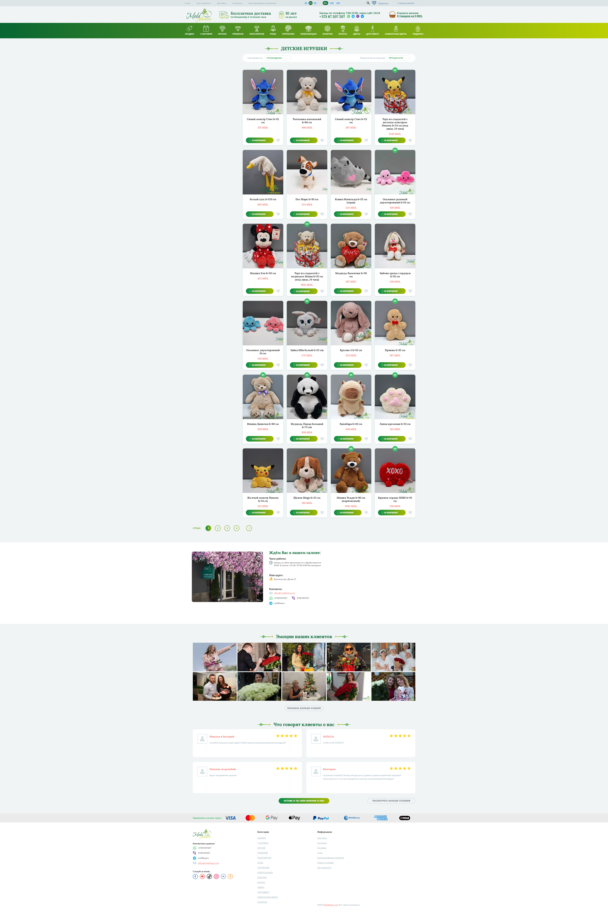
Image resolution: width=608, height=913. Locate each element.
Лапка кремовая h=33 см (395, 423)
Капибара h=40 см (351, 423)
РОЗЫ (260, 862)
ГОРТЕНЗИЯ (263, 867)
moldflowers (279, 603)
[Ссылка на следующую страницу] (249, 528)
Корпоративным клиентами (262, 3)
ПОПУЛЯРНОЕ (264, 857)
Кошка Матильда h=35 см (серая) (351, 201)
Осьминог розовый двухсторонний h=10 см (395, 201)
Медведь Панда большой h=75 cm (307, 425)
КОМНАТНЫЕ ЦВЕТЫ (267, 897)
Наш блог (322, 838)
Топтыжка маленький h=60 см (307, 121)
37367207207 (303, 598)
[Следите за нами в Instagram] (216, 876)
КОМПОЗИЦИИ (265, 872)
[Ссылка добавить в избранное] (278, 140)
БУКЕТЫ (261, 882)
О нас (187, 3)
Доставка (221, 3)
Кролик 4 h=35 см (351, 350)
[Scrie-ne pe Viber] (357, 16)
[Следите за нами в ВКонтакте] (223, 876)
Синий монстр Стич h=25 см (351, 121)
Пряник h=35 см (395, 350)
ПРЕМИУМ (262, 852)
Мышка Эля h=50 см (263, 273)
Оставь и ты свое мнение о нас (304, 800)
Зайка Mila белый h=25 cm (307, 350)
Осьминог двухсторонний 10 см (263, 352)
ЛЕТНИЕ (261, 847)
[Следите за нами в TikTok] (209, 876)
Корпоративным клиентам (330, 857)
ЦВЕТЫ (260, 887)
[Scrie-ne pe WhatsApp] (348, 16)
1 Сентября (262, 842)
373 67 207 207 (333, 16)
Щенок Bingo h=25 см (306, 497)
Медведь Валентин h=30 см (351, 275)
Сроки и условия (325, 862)
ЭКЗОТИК (262, 877)
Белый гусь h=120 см (263, 199)
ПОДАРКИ (262, 902)
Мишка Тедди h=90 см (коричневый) (351, 499)
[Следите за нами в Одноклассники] (230, 876)
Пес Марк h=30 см (306, 199)
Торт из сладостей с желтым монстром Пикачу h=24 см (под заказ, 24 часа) (395, 124)
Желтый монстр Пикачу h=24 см (263, 499)
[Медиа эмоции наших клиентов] (215, 657)
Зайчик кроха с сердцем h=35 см (395, 275)
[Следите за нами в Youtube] (202, 876)
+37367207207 (280, 598)
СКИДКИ (261, 838)
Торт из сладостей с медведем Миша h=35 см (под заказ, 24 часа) (307, 276)
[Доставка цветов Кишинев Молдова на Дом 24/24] (199, 10)
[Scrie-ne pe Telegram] (353, 16)
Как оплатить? (204, 3)
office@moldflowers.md (284, 593)
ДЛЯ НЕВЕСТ (263, 892)
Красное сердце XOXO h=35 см (395, 499)
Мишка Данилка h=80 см (263, 423)
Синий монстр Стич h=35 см (263, 121)
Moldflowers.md (331, 904)
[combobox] (278, 57)
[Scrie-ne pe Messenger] (362, 16)
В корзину (259, 140)
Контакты (237, 3)
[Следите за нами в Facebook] (195, 876)
